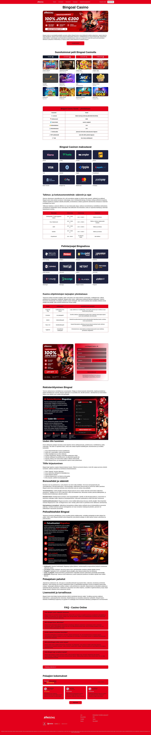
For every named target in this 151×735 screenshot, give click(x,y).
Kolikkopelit (99, 56)
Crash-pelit (82, 56)
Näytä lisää (75, 702)
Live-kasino (66, 56)
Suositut (50, 56)
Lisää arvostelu (101, 681)
